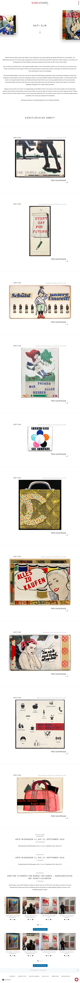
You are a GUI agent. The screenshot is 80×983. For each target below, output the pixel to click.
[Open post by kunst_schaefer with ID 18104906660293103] (67, 905)
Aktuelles (45, 976)
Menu (78, 3)
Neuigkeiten (40, 836)
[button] (5, 905)
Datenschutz (66, 976)
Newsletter (22, 976)
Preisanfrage (58, 180)
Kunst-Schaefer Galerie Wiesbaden (40, 3)
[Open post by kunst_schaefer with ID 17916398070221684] (12, 905)
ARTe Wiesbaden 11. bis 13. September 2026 (40, 839)
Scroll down (40, 32)
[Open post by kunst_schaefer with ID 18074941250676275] (49, 905)
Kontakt (12, 976)
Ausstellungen (40, 834)
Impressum (55, 976)
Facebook (7, 979)
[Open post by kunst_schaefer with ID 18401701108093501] (31, 905)
